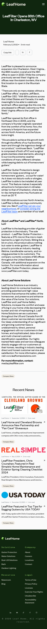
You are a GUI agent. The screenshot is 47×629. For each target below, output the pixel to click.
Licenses (29, 587)
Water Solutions (8, 556)
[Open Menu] (43, 4)
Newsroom (6, 579)
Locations (29, 560)
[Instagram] (36, 612)
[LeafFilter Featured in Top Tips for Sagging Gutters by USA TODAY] (23, 495)
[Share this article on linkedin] (22, 52)
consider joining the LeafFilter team (20, 210)
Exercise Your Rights (34, 591)
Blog (3, 583)
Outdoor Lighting (8, 568)
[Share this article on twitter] (17, 51)
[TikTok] (23, 612)
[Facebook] (30, 612)
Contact (28, 564)
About (27, 552)
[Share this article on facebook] (29, 52)
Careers (28, 556)
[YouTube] (17, 612)
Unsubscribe (30, 595)
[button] (7, 52)
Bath (3, 564)
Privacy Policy (31, 583)
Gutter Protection (9, 552)
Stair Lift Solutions (9, 560)
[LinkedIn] (10, 612)
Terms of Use (30, 579)
